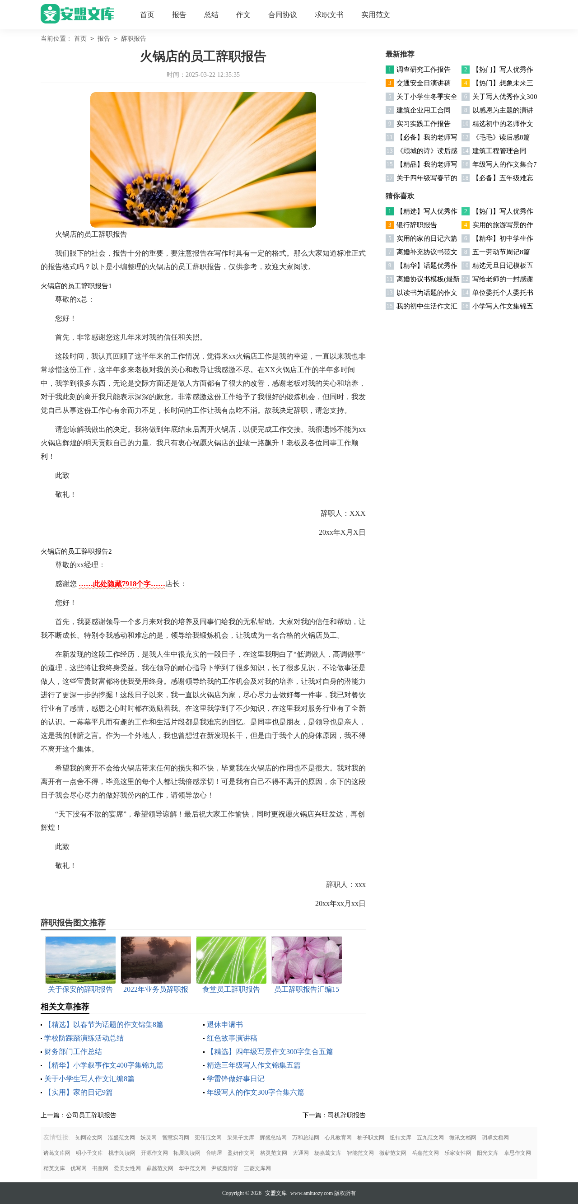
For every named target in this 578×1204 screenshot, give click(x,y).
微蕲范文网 (392, 1153)
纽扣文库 (400, 1137)
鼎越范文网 (159, 1168)
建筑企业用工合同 (423, 110)
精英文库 (54, 1168)
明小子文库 (89, 1153)
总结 (211, 15)
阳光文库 (488, 1153)
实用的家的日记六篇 (426, 238)
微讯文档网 (462, 1137)
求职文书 (329, 15)
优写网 (78, 1168)
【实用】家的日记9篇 (78, 1092)
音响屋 (214, 1153)
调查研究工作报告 (423, 69)
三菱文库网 (257, 1168)
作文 (243, 15)
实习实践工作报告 (423, 123)
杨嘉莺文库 (327, 1153)
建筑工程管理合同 (499, 150)
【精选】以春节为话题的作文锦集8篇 (103, 1024)
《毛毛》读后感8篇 (501, 137)
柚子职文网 (370, 1137)
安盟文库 (276, 1193)
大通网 (301, 1153)
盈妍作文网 (241, 1153)
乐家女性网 (457, 1153)
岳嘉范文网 (425, 1153)
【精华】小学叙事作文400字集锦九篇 (103, 1065)
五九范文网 (430, 1137)
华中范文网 (192, 1168)
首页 (147, 15)
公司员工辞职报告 (91, 1115)
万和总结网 (305, 1137)
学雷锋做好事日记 (236, 1079)
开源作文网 (154, 1153)
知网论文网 (89, 1137)
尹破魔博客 (224, 1168)
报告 (179, 15)
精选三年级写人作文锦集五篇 (254, 1065)
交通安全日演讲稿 (423, 83)
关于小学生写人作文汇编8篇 (89, 1079)
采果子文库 (240, 1137)
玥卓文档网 (495, 1137)
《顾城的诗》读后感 (426, 150)
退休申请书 (225, 1024)
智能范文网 (360, 1153)
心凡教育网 (338, 1137)
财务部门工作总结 (73, 1051)
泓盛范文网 (121, 1137)
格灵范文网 (273, 1153)
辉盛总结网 (273, 1137)
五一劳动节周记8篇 (501, 252)
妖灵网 (148, 1137)
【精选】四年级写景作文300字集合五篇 (270, 1051)
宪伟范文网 (208, 1137)
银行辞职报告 (416, 225)
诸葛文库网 (56, 1153)
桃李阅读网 (121, 1153)
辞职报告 (133, 38)
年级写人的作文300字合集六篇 (255, 1092)
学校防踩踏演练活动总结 (84, 1038)
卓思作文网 (517, 1153)
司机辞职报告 (347, 1115)
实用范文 (375, 15)
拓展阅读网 (186, 1153)
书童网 (100, 1168)
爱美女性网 (127, 1168)
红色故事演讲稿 (232, 1038)
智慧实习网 (175, 1137)
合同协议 (282, 15)
